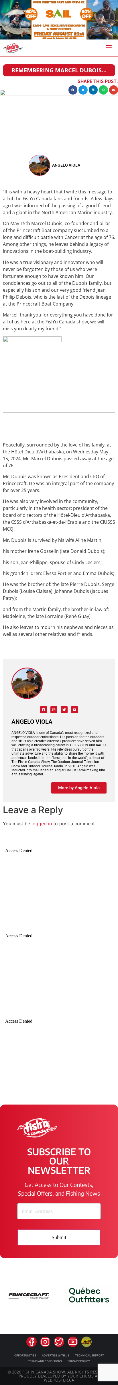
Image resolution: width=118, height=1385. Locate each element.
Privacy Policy (79, 1361)
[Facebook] (43, 709)
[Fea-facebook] (31, 1342)
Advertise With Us (55, 1355)
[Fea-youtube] (73, 1342)
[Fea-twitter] (59, 1342)
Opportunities (25, 1355)
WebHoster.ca (59, 1380)
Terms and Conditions (45, 1361)
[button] (73, 90)
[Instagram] (53, 709)
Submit (59, 1237)
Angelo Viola (66, 165)
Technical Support (89, 1355)
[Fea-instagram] (45, 1342)
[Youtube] (74, 709)
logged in (42, 823)
